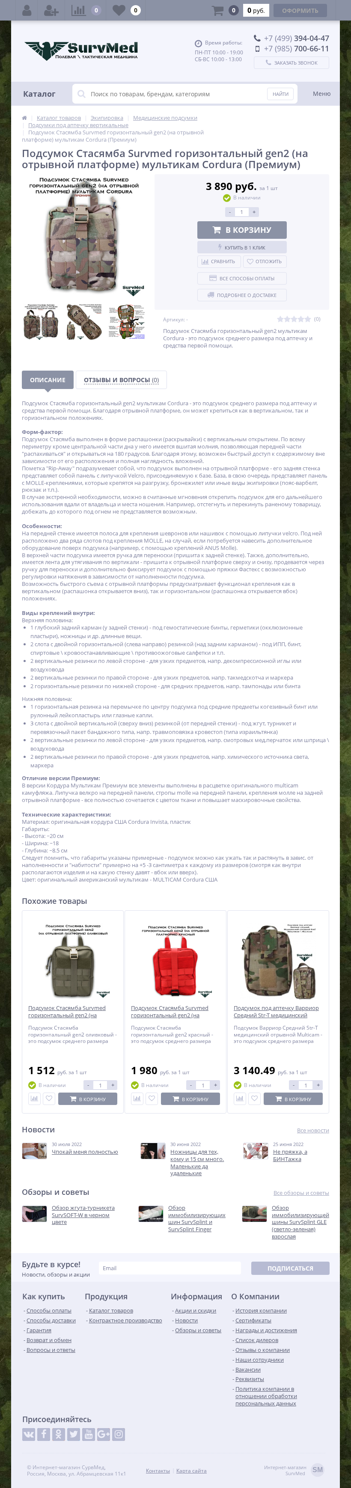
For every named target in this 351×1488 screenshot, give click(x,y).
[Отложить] (49, 1099)
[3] (294, 319)
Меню (322, 93)
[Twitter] (73, 1434)
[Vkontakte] (28, 1434)
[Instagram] (118, 1434)
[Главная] (24, 118)
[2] (287, 319)
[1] (280, 319)
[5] (307, 319)
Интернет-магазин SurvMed (293, 1470)
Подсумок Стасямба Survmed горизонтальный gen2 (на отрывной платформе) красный (173, 1015)
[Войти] (27, 10)
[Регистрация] (51, 10)
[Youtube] (88, 1434)
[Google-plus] (103, 1434)
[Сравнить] (34, 1099)
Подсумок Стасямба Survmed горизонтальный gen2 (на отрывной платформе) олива (67, 1015)
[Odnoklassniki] (58, 1434)
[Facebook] (43, 1434)
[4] (300, 319)
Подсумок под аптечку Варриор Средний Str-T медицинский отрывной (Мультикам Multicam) (277, 1015)
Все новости (313, 1130)
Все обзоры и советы (301, 1193)
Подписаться (290, 1268)
